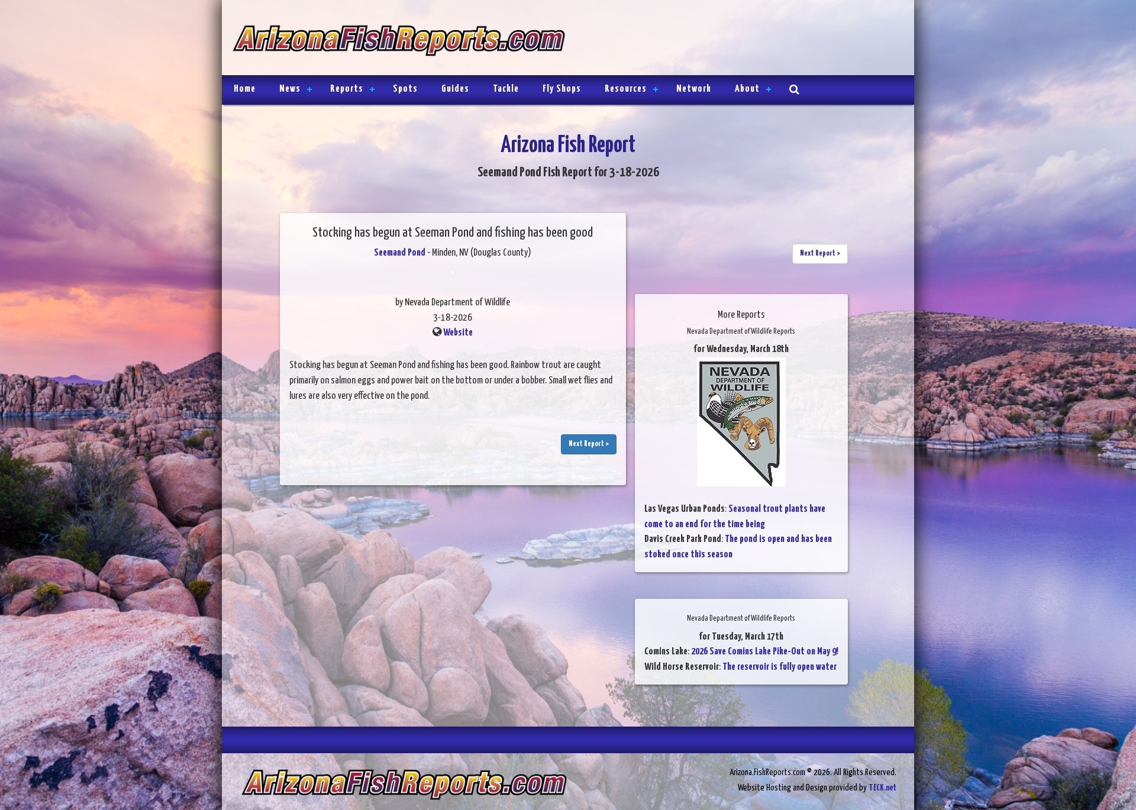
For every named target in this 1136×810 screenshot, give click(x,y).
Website (458, 333)
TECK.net (882, 787)
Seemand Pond (399, 253)
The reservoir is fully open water (779, 667)
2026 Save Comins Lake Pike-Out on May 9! (764, 652)
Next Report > (589, 444)
